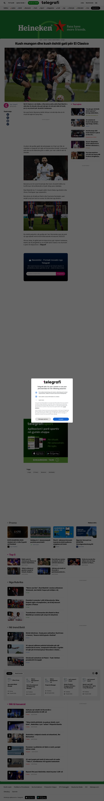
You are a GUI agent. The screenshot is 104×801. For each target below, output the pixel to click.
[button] (52, 400)
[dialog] (52, 400)
